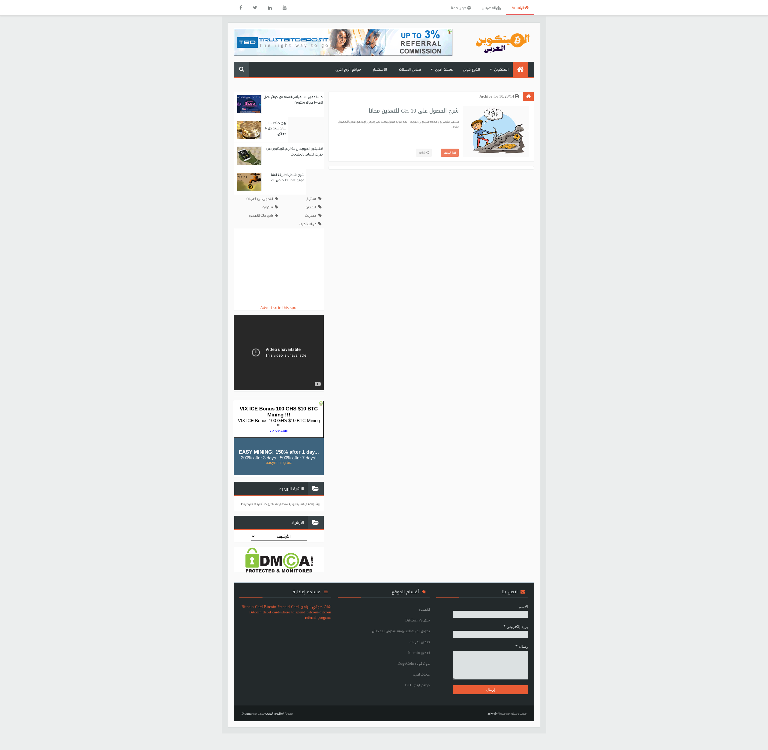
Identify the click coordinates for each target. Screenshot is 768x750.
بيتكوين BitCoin (417, 620)
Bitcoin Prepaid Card (281, 606)
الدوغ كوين (471, 69)
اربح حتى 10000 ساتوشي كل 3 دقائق (275, 128)
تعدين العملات (410, 69)
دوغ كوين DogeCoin (414, 663)
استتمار (311, 198)
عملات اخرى (444, 69)
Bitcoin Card (252, 606)
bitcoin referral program (318, 614)
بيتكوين (267, 207)
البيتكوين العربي (274, 713)
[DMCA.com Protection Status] (279, 559)
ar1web (492, 713)
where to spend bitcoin (299, 612)
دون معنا (459, 8)
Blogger (247, 713)
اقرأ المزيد (450, 152)
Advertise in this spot (279, 307)
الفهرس (489, 8)
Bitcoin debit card (264, 612)
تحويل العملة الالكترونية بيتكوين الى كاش (401, 631)
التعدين (311, 207)
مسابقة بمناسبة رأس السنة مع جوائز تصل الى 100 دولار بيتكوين (293, 99)
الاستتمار (380, 69)
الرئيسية (518, 8)
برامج (305, 606)
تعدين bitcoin (419, 652)
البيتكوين (501, 69)
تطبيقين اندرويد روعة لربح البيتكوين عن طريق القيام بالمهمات (294, 151)
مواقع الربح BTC (417, 685)
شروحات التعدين (261, 215)
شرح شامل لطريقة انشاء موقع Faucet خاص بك (286, 177)
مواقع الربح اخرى (348, 69)
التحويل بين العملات (259, 198)
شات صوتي (321, 606)
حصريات (310, 215)
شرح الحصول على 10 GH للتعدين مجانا (414, 111)
